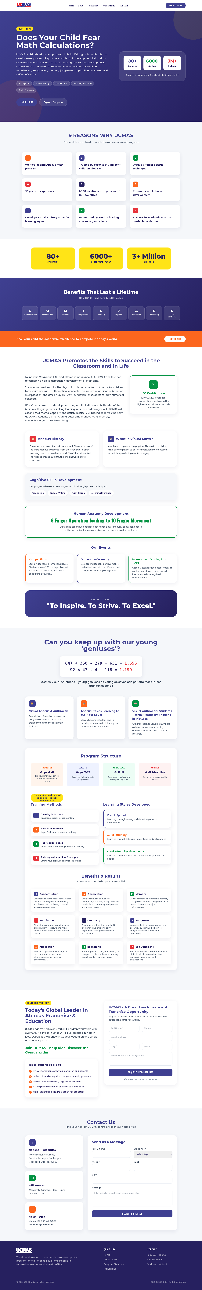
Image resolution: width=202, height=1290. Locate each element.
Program (93, 5)
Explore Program (53, 102)
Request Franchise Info (140, 1072)
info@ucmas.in (44, 1224)
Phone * (96, 1162)
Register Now (175, 5)
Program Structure (114, 1264)
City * (94, 1174)
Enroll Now (27, 102)
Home (71, 5)
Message (96, 1187)
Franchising (109, 5)
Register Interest (132, 1213)
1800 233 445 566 (46, 1221)
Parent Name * (99, 1148)
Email (136, 1162)
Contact (124, 5)
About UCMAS (111, 1259)
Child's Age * (140, 1148)
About (81, 5)
